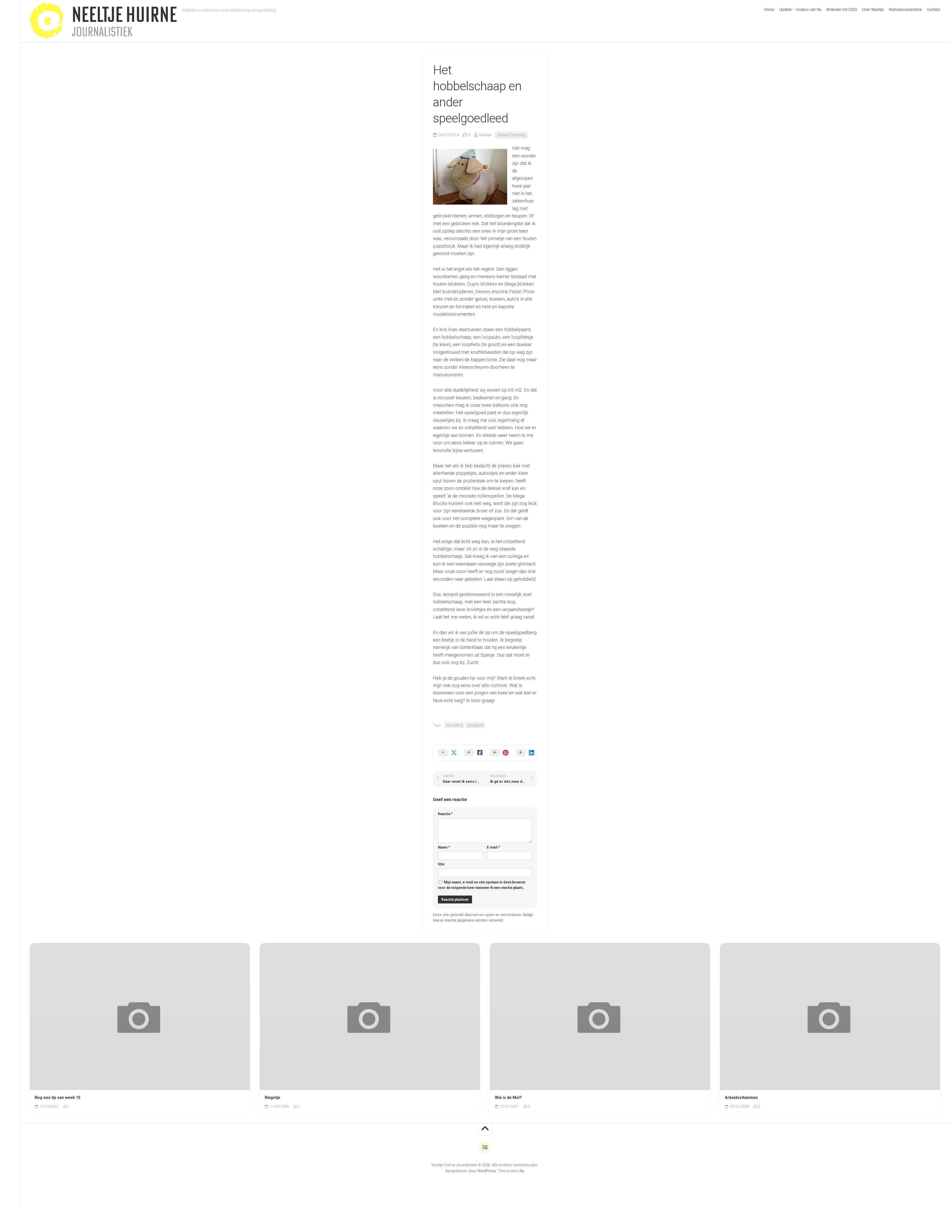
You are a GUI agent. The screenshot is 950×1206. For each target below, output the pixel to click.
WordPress (486, 1171)
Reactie (445, 814)
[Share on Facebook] (472, 753)
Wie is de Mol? (508, 1097)
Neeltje (485, 135)
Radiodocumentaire (905, 9)
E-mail (493, 847)
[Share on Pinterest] (498, 753)
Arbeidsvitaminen (741, 1097)
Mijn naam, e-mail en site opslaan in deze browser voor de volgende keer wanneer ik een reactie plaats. (482, 885)
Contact (933, 9)
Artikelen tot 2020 (841, 9)
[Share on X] (446, 753)
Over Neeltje (873, 9)
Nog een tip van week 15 (57, 1097)
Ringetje (272, 1097)
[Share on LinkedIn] (524, 753)
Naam (444, 847)
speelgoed (475, 725)
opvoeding (454, 725)
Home (769, 9)
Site (441, 864)
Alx (521, 1171)
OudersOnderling (511, 135)
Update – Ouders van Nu (800, 9)
